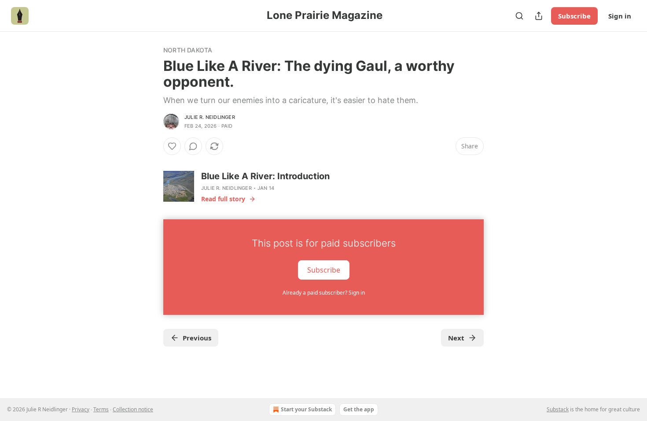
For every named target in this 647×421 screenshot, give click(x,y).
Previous (197, 337)
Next (456, 337)
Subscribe (574, 15)
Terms (101, 409)
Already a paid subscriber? (324, 292)
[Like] (172, 146)
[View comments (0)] (193, 146)
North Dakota (187, 50)
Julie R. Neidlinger (209, 117)
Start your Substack (306, 409)
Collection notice (133, 409)
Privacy (80, 409)
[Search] (519, 16)
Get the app (358, 409)
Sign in (619, 15)
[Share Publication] (539, 16)
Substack (558, 409)
